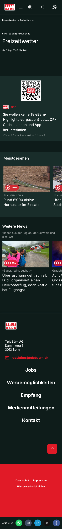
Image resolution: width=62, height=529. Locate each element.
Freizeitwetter (9, 20)
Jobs (31, 370)
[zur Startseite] (9, 7)
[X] (47, 523)
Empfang (31, 395)
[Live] (30, 7)
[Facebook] (56, 523)
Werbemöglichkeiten (31, 382)
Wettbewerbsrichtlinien (31, 486)
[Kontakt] (54, 7)
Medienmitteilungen (31, 408)
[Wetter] (42, 7)
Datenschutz (23, 480)
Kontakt (31, 420)
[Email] (37, 523)
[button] (28, 523)
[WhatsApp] (19, 523)
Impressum (40, 480)
